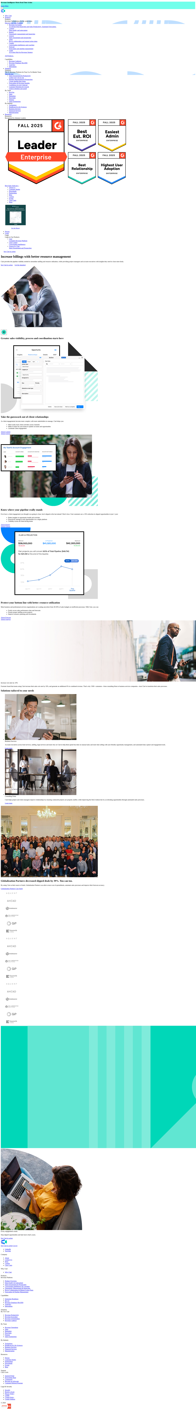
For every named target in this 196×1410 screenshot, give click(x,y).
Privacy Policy (9, 1394)
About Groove (5, 434)
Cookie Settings (10, 1399)
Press (10, 202)
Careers (11, 197)
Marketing (12, 96)
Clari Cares (12, 200)
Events (11, 198)
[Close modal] (4, 332)
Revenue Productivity (12, 1315)
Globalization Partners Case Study (12, 889)
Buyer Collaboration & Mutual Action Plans (19, 1290)
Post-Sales (12, 98)
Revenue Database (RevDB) (18, 63)
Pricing (7, 231)
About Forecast (6, 617)
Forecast (21, 48)
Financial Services (15, 111)
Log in (15, 1246)
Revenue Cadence (11, 1320)
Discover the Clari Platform (14, 23)
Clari (18, 240)
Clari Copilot (17, 243)
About (7, 1258)
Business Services (15, 109)
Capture (18, 29)
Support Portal (9, 1376)
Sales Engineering (15, 101)
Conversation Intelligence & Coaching (17, 1286)
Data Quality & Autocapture (14, 1283)
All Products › (9, 56)
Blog (10, 195)
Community (9, 1379)
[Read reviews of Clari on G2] (6, 1408)
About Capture (5, 432)
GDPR (7, 1395)
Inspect (22, 33)
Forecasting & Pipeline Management (16, 1292)
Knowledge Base (10, 1377)
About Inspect (5, 525)
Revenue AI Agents (32, 26)
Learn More (4, 6)
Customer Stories (14, 189)
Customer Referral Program (14, 1383)
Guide (21, 51)
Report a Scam (9, 1392)
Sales (10, 94)
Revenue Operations (11, 1327)
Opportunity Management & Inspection (17, 1288)
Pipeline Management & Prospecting (21, 80)
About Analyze (6, 619)
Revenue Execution (11, 1317)
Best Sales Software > (12, 186)
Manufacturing (13, 112)
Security (7, 1390)
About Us (12, 187)
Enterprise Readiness (11, 1299)
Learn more (8, 748)
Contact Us (8, 1260)
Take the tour (9, 74)
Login (7, 233)
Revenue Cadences (15, 61)
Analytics (12, 65)
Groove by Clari (20, 247)
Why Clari (8, 16)
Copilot (21, 44)
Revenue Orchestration (12, 1319)
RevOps (11, 92)
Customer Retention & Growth (19, 88)
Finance (11, 100)
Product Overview (11, 1281)
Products (8, 17)
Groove (20, 37)
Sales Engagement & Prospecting (15, 1285)
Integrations (13, 66)
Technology (13, 105)
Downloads (12, 191)
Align (23, 40)
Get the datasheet (20, 265)
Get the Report (15, 228)
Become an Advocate (12, 1381)
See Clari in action (10, 251)
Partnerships (13, 193)
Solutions (8, 68)
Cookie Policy (9, 1397)
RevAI (7, 1301)
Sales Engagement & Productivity (20, 77)
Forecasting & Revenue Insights (19, 84)
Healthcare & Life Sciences (18, 107)
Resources (8, 114)
